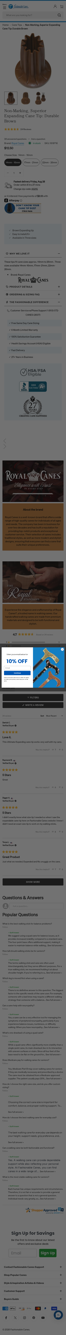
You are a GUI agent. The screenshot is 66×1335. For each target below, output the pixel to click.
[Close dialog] (62, 649)
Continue (17, 673)
